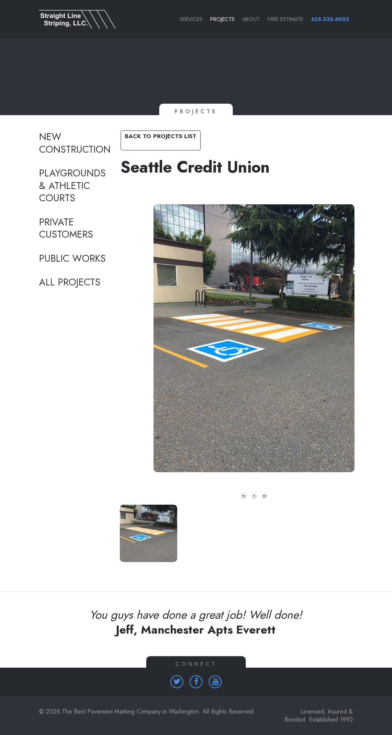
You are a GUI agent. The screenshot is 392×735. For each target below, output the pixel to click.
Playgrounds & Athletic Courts (72, 186)
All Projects (69, 282)
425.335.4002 (330, 19)
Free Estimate (285, 19)
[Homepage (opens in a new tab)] (176, 681)
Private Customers (66, 228)
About (251, 19)
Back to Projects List (160, 136)
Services (191, 19)
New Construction (73, 143)
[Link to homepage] (73, 19)
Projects (222, 19)
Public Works (72, 258)
